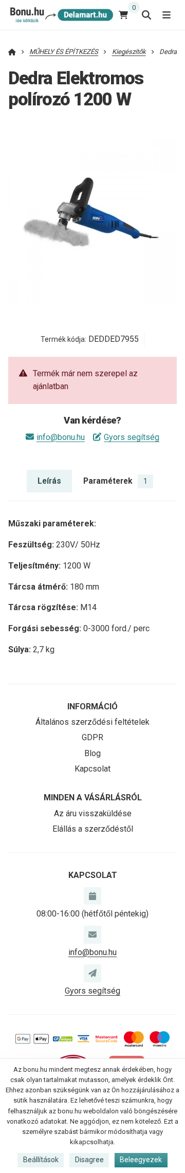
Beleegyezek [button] (141, 1160)
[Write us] (92, 973)
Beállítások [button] (41, 1160)
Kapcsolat (92, 769)
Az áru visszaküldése (93, 813)
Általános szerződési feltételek (92, 722)
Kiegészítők (129, 52)
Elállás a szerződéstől (92, 829)
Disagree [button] (89, 1160)
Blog (92, 753)
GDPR (92, 737)
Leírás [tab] (49, 481)
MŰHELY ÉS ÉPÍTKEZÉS (63, 52)
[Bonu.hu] (61, 15)
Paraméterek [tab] (115, 481)
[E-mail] (92, 934)
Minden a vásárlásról (93, 797)
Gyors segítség (131, 437)
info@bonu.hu (60, 437)
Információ (92, 706)
